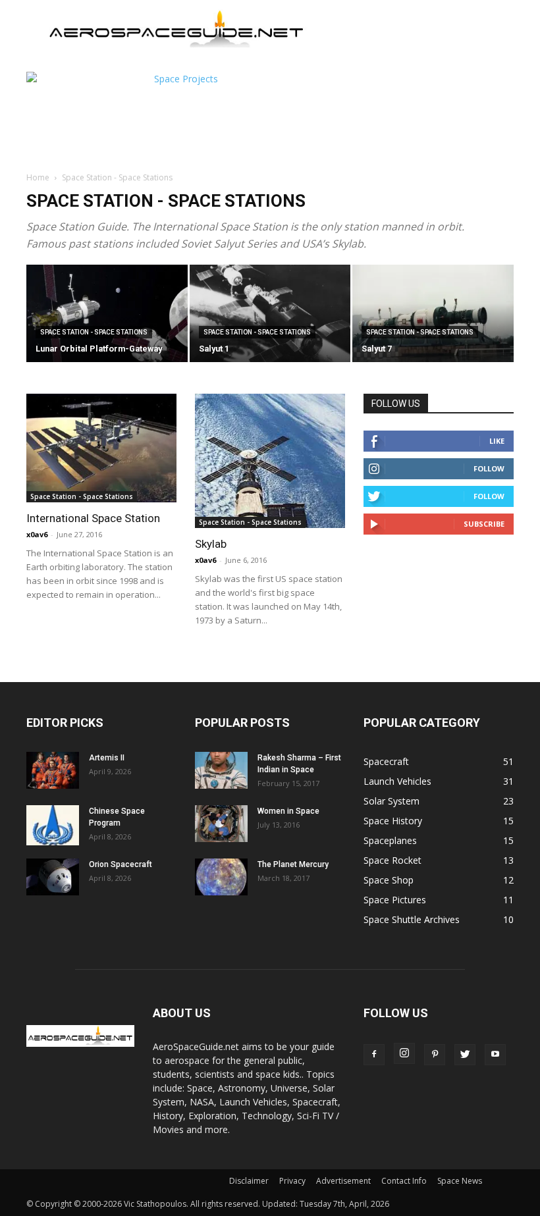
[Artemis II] (52, 770)
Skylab (211, 543)
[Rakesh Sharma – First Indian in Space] (221, 770)
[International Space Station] (101, 448)
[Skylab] (270, 461)
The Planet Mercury (293, 864)
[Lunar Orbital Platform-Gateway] (107, 314)
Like (496, 441)
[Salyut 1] (270, 314)
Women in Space (288, 811)
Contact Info (404, 1180)
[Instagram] (404, 1053)
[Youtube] (495, 1054)
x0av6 (36, 534)
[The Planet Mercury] (221, 877)
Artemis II (106, 757)
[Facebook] (374, 1054)
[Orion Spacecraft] (52, 877)
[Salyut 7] (433, 314)
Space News (459, 1180)
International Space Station (93, 518)
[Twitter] (464, 1054)
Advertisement (343, 1180)
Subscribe (484, 524)
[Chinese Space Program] (52, 825)
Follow (488, 468)
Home (37, 177)
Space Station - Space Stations (94, 332)
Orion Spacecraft (120, 864)
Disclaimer (249, 1180)
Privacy (292, 1180)
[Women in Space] (221, 823)
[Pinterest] (434, 1054)
